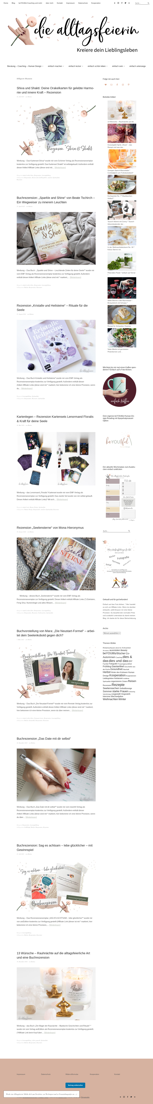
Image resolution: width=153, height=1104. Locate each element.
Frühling (107, 666)
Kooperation (96, 3)
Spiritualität (35, 396)
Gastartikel (32, 720)
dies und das (118, 661)
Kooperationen (131, 676)
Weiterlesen (60, 168)
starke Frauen (120, 691)
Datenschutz (83, 3)
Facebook (122, 3)
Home (6, 3)
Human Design (34, 507)
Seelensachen (42, 613)
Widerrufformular (72, 1074)
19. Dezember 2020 (22, 962)
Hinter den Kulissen (119, 672)
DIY (130, 661)
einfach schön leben (97, 66)
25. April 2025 (21, 206)
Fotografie (113, 664)
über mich (49, 3)
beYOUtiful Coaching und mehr (30, 3)
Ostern (125, 681)
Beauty (124, 650)
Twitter (125, 3)
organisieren (116, 681)
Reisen (132, 681)
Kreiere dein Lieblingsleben (39, 177)
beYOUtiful (27, 827)
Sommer (107, 691)
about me (118, 648)
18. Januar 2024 (21, 532)
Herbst (106, 672)
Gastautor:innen (38, 718)
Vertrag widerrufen (75, 1085)
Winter (122, 699)
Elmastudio (85, 1097)
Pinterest (114, 3)
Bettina (30, 97)
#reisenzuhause (109, 648)
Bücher (26, 287)
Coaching (119, 657)
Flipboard (129, 3)
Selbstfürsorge (126, 688)
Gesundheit (116, 669)
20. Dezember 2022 (22, 743)
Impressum (70, 3)
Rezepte (118, 685)
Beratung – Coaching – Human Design (24, 66)
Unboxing (132, 691)
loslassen (118, 678)
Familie (105, 664)
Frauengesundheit (125, 664)
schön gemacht (36, 1040)
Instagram (118, 3)
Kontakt (60, 3)
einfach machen (55, 66)
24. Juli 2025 (20, 97)
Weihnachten (110, 699)
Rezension (19, 179)
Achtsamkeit (126, 648)
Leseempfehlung (46, 175)
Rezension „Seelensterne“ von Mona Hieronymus (50, 527)
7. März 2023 (20, 639)
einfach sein (117, 66)
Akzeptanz (106, 650)
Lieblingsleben (108, 678)
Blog (13, 3)
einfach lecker (75, 66)
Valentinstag (107, 694)
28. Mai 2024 (20, 425)
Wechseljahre (117, 696)
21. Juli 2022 (20, 854)
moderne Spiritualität (54, 177)
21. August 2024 (21, 314)
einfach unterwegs (137, 66)
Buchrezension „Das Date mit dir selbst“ (44, 738)
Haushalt (126, 669)
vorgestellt (116, 694)
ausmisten (114, 650)
